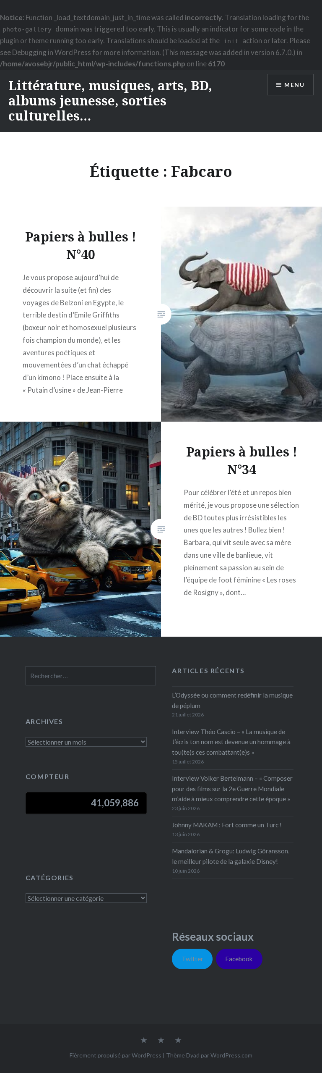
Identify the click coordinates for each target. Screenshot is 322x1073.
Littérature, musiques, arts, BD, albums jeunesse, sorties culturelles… (110, 100)
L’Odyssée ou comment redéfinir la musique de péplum (232, 700)
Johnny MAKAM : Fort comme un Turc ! (227, 825)
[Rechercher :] (91, 675)
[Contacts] (144, 1040)
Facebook (239, 959)
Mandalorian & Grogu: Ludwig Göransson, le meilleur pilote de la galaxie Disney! (230, 856)
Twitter (192, 959)
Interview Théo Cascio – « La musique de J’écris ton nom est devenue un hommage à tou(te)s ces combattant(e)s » (231, 742)
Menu (294, 84)
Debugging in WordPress (51, 52)
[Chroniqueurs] (161, 1040)
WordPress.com (231, 1055)
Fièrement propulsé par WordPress (115, 1055)
